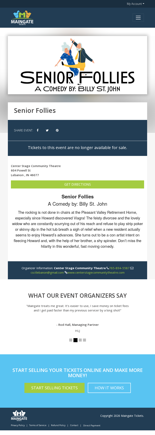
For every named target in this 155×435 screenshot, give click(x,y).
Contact (74, 425)
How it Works (109, 388)
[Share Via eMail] (65, 130)
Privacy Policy (18, 425)
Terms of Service (37, 425)
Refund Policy (58, 425)
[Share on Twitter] (47, 130)
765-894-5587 (119, 268)
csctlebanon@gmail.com (47, 272)
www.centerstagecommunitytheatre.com (96, 272)
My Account (134, 4)
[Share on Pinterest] (57, 130)
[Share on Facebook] (37, 130)
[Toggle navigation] (138, 18)
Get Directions (77, 184)
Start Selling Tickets (54, 388)
